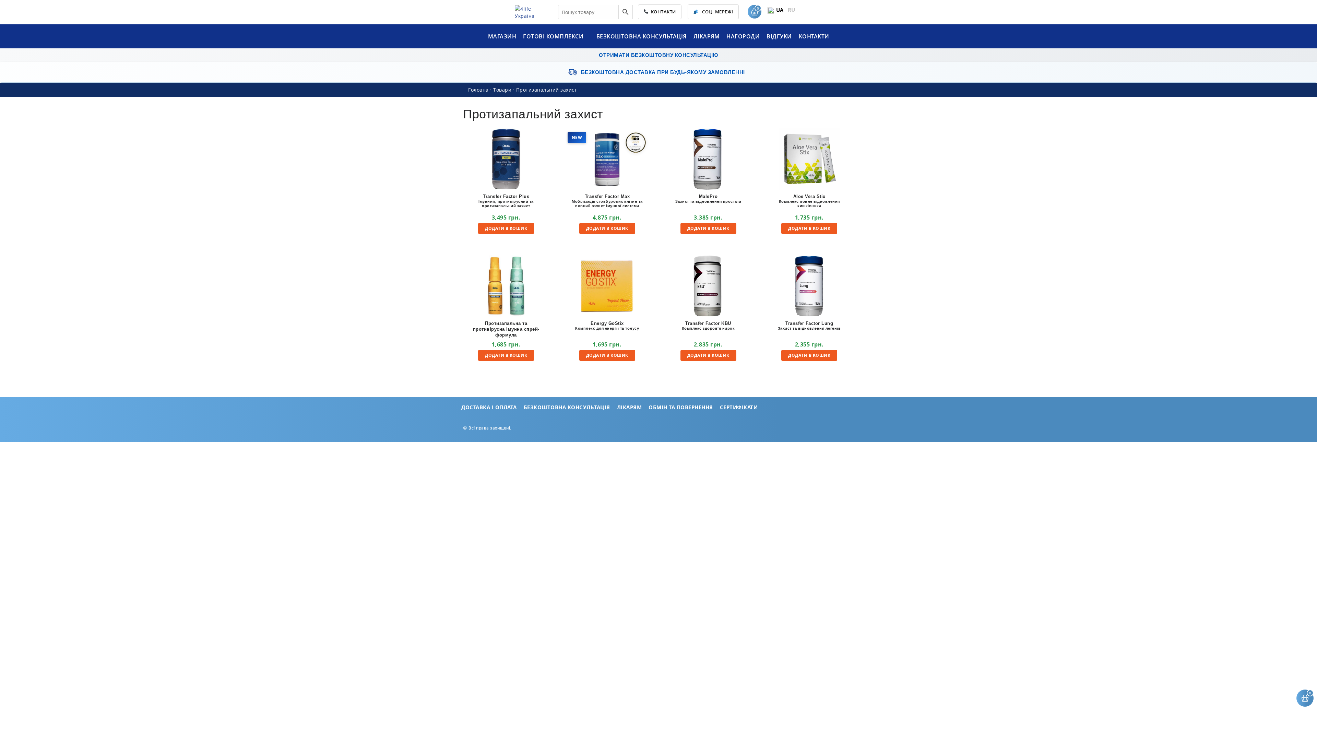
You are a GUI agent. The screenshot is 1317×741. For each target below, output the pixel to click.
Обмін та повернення (681, 407)
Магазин (502, 36)
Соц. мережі (717, 12)
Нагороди (743, 36)
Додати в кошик (506, 228)
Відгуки (779, 36)
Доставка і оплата (489, 407)
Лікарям (706, 36)
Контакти (662, 12)
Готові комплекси (554, 36)
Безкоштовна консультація (641, 36)
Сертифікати (739, 407)
